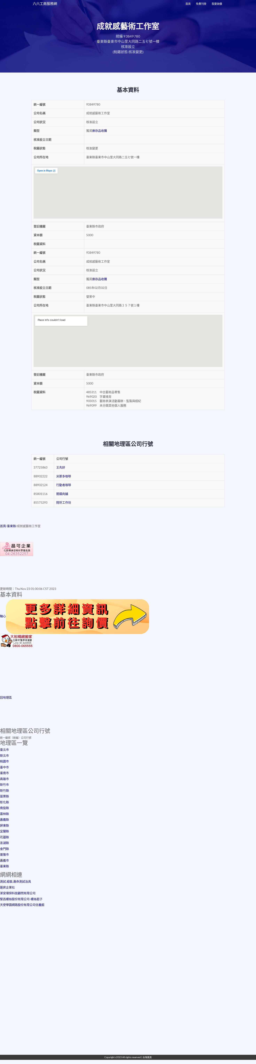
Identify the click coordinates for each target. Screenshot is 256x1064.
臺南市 (4, 773)
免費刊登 (201, 3)
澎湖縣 (4, 843)
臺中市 (4, 767)
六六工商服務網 (45, 4)
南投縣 (4, 808)
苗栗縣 (4, 796)
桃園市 (4, 761)
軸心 (3, 616)
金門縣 (4, 849)
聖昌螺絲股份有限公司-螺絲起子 (21, 899)
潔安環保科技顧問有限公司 (18, 893)
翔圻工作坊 (63, 502)
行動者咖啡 (63, 485)
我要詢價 (217, 3)
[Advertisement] (128, 672)
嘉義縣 (4, 819)
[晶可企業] (16, 548)
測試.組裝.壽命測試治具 (15, 881)
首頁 (188, 3)
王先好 (60, 467)
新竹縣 (4, 790)
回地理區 (6, 697)
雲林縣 (4, 814)
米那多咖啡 (63, 476)
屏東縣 (4, 825)
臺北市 (4, 749)
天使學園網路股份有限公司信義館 (22, 905)
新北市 (4, 755)
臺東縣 (11, 526)
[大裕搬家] (16, 640)
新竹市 (4, 784)
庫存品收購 (99, 131)
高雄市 (4, 779)
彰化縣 (4, 802)
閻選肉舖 (62, 494)
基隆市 (4, 854)
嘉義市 (4, 860)
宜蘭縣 (4, 831)
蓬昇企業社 (7, 887)
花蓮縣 (4, 837)
